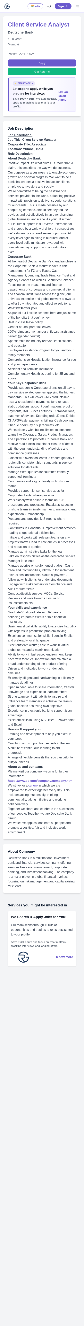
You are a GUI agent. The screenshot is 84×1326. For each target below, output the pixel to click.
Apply (42, 63)
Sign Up (63, 6)
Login (49, 6)
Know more (64, 957)
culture (33, 785)
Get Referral (42, 71)
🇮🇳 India (35, 6)
